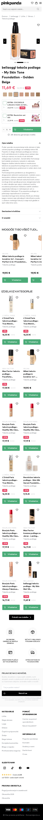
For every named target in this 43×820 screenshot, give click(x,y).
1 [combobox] (3, 107)
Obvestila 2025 (8, 794)
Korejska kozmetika (10, 743)
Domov (6, 16)
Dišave (4, 728)
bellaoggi (14, 16)
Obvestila (6, 798)
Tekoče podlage (8, 19)
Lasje (4, 724)
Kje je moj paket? (29, 726)
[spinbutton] (6, 129)
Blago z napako (8, 747)
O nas (24, 754)
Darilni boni (27, 750)
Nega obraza (7, 720)
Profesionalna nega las (11, 751)
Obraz (30, 16)
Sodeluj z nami (28, 746)
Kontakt (25, 743)
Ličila (23, 16)
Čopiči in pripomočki (10, 732)
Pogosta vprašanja (30, 739)
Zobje (4, 735)
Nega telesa (7, 739)
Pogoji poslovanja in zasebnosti (14, 790)
